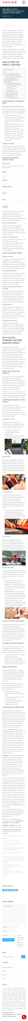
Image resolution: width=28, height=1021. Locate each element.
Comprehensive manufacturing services (14, 84)
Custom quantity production (12, 97)
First (3, 177)
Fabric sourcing (11, 87)
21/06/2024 (6, 25)
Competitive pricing (10, 96)
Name (4, 172)
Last (16, 177)
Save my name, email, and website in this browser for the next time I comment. (20, 935)
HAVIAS (4, 971)
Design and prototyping (12, 86)
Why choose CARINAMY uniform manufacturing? (11, 80)
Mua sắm (4, 975)
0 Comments (6, 27)
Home (3, 16)
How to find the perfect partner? (11, 74)
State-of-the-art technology (11, 93)
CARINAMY (5, 729)
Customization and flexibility (12, 94)
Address (4, 180)
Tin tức (8, 16)
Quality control (11, 90)
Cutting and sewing (11, 88)
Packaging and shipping (12, 91)
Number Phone (7, 186)
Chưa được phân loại (7, 967)
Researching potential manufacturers (13, 77)
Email (4, 193)
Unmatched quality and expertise (13, 83)
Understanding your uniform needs (13, 75)
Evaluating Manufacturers (11, 78)
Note (3, 199)
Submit (5, 207)
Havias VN (13, 25)
